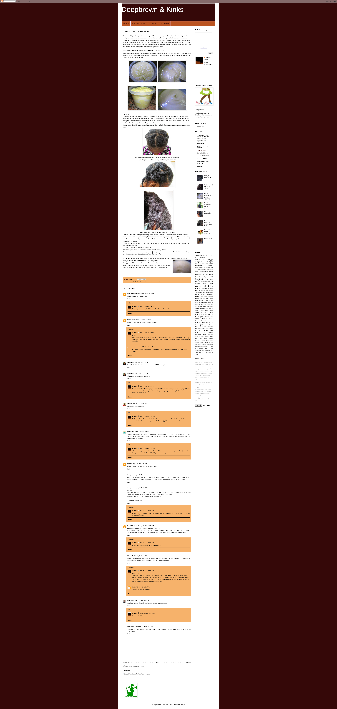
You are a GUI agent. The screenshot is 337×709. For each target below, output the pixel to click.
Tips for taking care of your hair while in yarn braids (208, 205)
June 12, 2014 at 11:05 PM (147, 416)
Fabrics (201, 267)
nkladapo (130, 362)
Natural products (150, 282)
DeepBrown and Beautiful (204, 265)
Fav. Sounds (207, 267)
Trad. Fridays (209, 348)
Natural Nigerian (202, 150)
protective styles (200, 334)
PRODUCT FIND (138, 23)
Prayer (200, 331)
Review (203, 340)
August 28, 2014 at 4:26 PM (147, 613)
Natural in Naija (201, 314)
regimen (211, 338)
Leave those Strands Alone (206, 298)
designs (197, 267)
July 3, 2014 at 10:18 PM (140, 463)
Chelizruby (130, 556)
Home (157, 662)
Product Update (200, 333)
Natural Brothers (199, 308)
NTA (199, 328)
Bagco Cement (203, 260)
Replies (131, 303)
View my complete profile (208, 63)
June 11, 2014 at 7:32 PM (147, 332)
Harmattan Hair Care (207, 288)
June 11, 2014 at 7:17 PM (147, 386)
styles (201, 342)
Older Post (188, 662)
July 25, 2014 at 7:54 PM (147, 570)
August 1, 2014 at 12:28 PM (141, 600)
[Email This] (138, 279)
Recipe (205, 338)
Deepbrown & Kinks (153, 9)
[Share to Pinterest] (145, 279)
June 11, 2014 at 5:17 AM (140, 362)
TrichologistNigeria (199, 350)
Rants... (201, 338)
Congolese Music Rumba (201, 263)
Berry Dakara (131, 320)
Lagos (197, 298)
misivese (129, 403)
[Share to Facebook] (143, 279)
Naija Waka (210, 306)
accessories (202, 255)
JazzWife (130, 600)
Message (197, 304)
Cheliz (134, 587)
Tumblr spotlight (208, 350)
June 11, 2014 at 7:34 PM (147, 306)
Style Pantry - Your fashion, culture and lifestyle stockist (203, 136)
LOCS (206, 300)
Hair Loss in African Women (202, 281)
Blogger (183, 704)
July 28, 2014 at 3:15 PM (143, 587)
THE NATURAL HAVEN (202, 146)
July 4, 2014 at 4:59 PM (141, 475)
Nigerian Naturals (206, 326)
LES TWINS (208, 239)
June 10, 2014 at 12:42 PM (143, 320)
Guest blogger (209, 271)
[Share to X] (141, 279)
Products (210, 333)
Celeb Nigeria (209, 262)
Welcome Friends (203, 352)
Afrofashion (202, 258)
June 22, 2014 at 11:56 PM (146, 347)
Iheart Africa (209, 292)
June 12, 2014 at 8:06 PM (142, 431)
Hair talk (142, 282)
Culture (211, 263)
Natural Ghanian (209, 310)
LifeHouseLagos (199, 300)
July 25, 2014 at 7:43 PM (147, 510)
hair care (130, 282)
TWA (196, 352)
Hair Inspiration (204, 278)
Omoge (211, 328)
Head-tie (197, 290)
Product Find (158, 282)
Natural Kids (209, 316)
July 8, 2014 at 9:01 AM (141, 488)
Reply (128, 299)
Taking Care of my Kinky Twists (208, 186)
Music (202, 304)
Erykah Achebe (201, 164)
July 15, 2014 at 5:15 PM (147, 526)
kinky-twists (204, 296)
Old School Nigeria (204, 328)
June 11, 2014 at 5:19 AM (140, 373)
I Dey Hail (202, 292)
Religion (197, 340)
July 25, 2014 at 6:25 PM (141, 556)
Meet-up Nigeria (207, 302)
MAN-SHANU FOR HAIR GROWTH (208, 196)
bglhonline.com (201, 141)
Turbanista (200, 143)
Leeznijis (129, 464)
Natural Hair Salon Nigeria (204, 312)
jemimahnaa (131, 431)
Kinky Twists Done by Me (208, 176)
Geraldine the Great (203, 161)
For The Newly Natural (204, 268)
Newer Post (126, 662)
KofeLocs (210, 296)
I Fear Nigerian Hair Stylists (208, 212)
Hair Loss (210, 279)
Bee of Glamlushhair (133, 526)
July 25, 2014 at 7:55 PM (147, 542)
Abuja (197, 255)
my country (207, 304)
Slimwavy (200, 166)
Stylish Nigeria (209, 342)
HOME (126, 23)
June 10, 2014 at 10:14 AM (146, 293)
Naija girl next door (133, 294)
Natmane (134, 306)
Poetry (196, 331)
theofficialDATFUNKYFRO (135, 500)
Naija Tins (203, 306)
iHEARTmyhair (202, 158)
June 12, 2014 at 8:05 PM (139, 403)
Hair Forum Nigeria (201, 277)
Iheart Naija (200, 294)
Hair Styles (208, 285)
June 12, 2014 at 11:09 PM (147, 448)
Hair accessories (199, 274)
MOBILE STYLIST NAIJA (159, 23)
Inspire (197, 296)
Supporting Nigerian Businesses (204, 344)
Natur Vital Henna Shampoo (207, 231)
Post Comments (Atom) (137, 666)
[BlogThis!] (140, 279)
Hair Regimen (136, 282)
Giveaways (202, 271)
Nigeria (201, 325)
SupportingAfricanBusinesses (202, 346)
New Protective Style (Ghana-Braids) (208, 223)
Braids (202, 262)
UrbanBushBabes (202, 153)
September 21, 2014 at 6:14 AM (144, 626)
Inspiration (210, 294)
